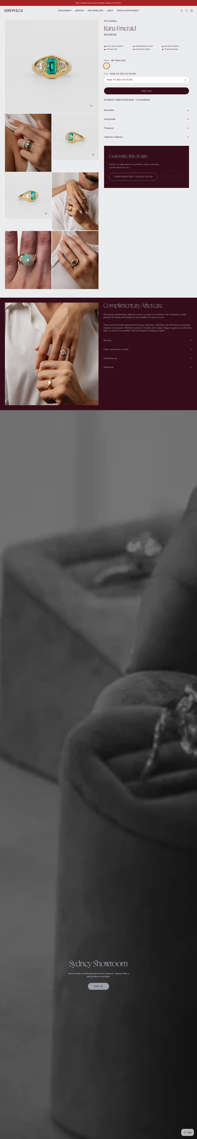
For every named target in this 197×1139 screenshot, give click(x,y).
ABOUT (110, 11)
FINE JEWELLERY (95, 11)
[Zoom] (91, 106)
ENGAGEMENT (64, 11)
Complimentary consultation (133, 176)
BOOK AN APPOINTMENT (128, 11)
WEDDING (79, 11)
